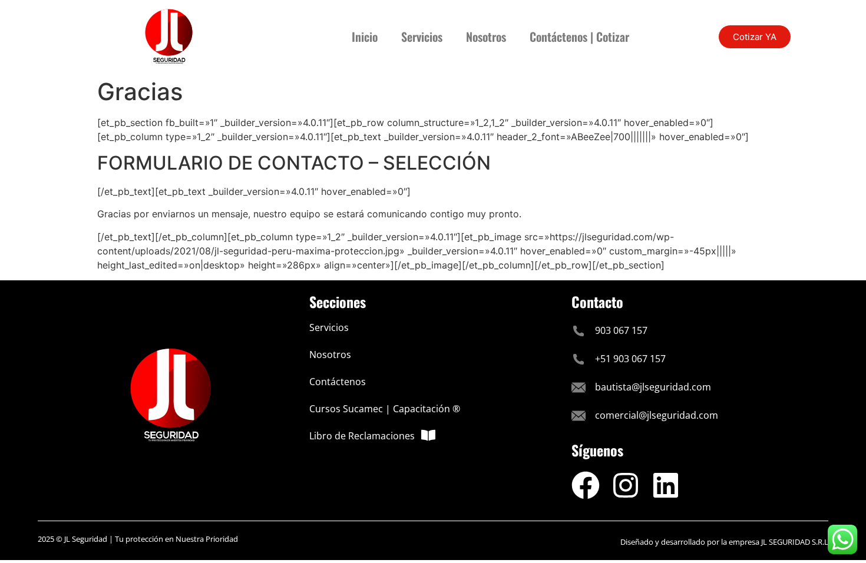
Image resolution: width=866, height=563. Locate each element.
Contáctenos (337, 381)
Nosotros (486, 36)
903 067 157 (621, 330)
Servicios (421, 36)
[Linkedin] (666, 485)
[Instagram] (626, 485)
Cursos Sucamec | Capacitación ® (384, 408)
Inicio (365, 36)
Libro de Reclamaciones (362, 435)
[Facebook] (585, 485)
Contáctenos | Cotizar (579, 36)
